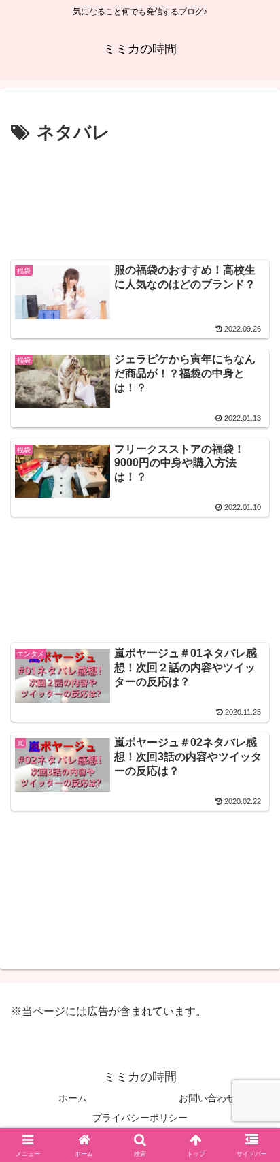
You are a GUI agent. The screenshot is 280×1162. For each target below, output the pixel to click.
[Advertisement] (140, 199)
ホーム (72, 1098)
